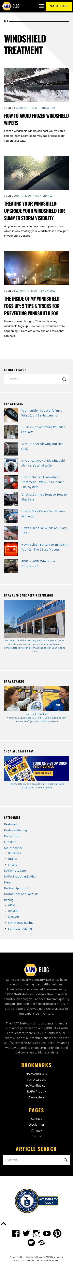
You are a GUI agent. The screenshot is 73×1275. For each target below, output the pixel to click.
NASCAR (13, 917)
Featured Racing (15, 830)
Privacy (36, 1130)
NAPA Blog (59, 6)
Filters (12, 864)
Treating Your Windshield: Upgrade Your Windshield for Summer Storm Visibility (34, 211)
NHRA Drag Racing (20, 923)
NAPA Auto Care (15, 870)
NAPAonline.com (36, 1085)
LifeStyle (10, 842)
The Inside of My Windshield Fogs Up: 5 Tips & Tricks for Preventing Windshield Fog (31, 306)
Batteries (14, 853)
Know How (49, 108)
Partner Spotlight (16, 888)
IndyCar (13, 911)
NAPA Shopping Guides (20, 876)
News (8, 882)
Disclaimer (36, 1124)
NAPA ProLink (36, 1091)
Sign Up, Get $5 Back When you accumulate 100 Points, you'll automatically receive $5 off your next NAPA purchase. (36, 718)
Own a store (36, 1097)
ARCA (11, 905)
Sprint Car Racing (20, 928)
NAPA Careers (36, 1079)
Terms (36, 1136)
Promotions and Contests (21, 894)
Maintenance (43, 196)
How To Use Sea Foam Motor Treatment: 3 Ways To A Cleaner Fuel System (42, 482)
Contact (36, 1119)
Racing (9, 900)
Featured (10, 824)
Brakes (12, 859)
